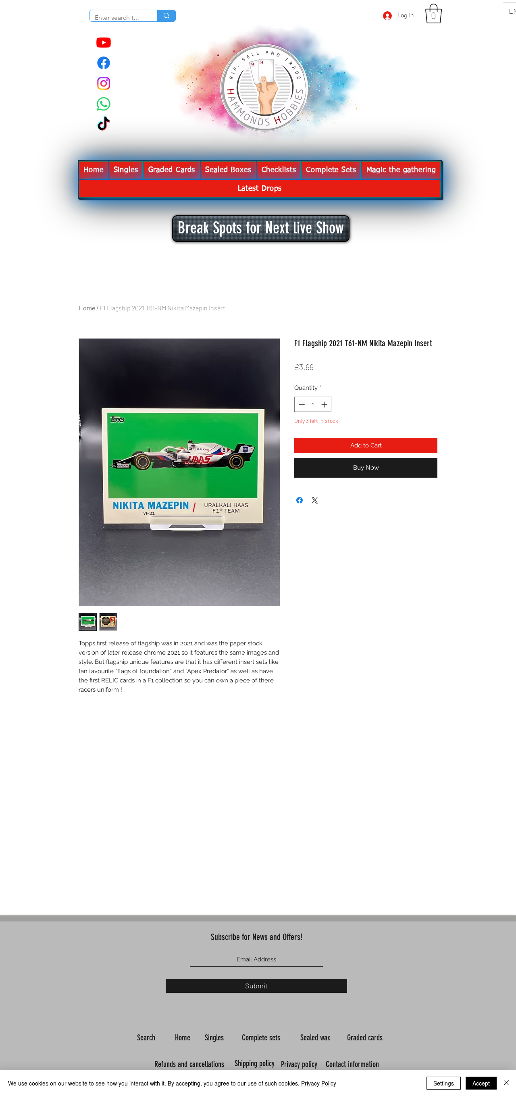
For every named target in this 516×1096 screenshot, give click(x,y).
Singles (215, 1037)
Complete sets (262, 1037)
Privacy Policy (318, 1083)
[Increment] (325, 404)
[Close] (506, 1083)
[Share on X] (315, 500)
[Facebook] (103, 62)
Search (147, 1037)
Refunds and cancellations (189, 1064)
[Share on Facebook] (299, 500)
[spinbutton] (313, 404)
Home (87, 308)
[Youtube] (103, 42)
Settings (443, 1083)
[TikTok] (103, 124)
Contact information (353, 1064)
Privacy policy (300, 1064)
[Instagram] (103, 83)
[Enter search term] (166, 15)
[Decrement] (300, 404)
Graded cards (366, 1037)
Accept (481, 1083)
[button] (433, 13)
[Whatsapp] (103, 104)
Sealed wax (316, 1037)
